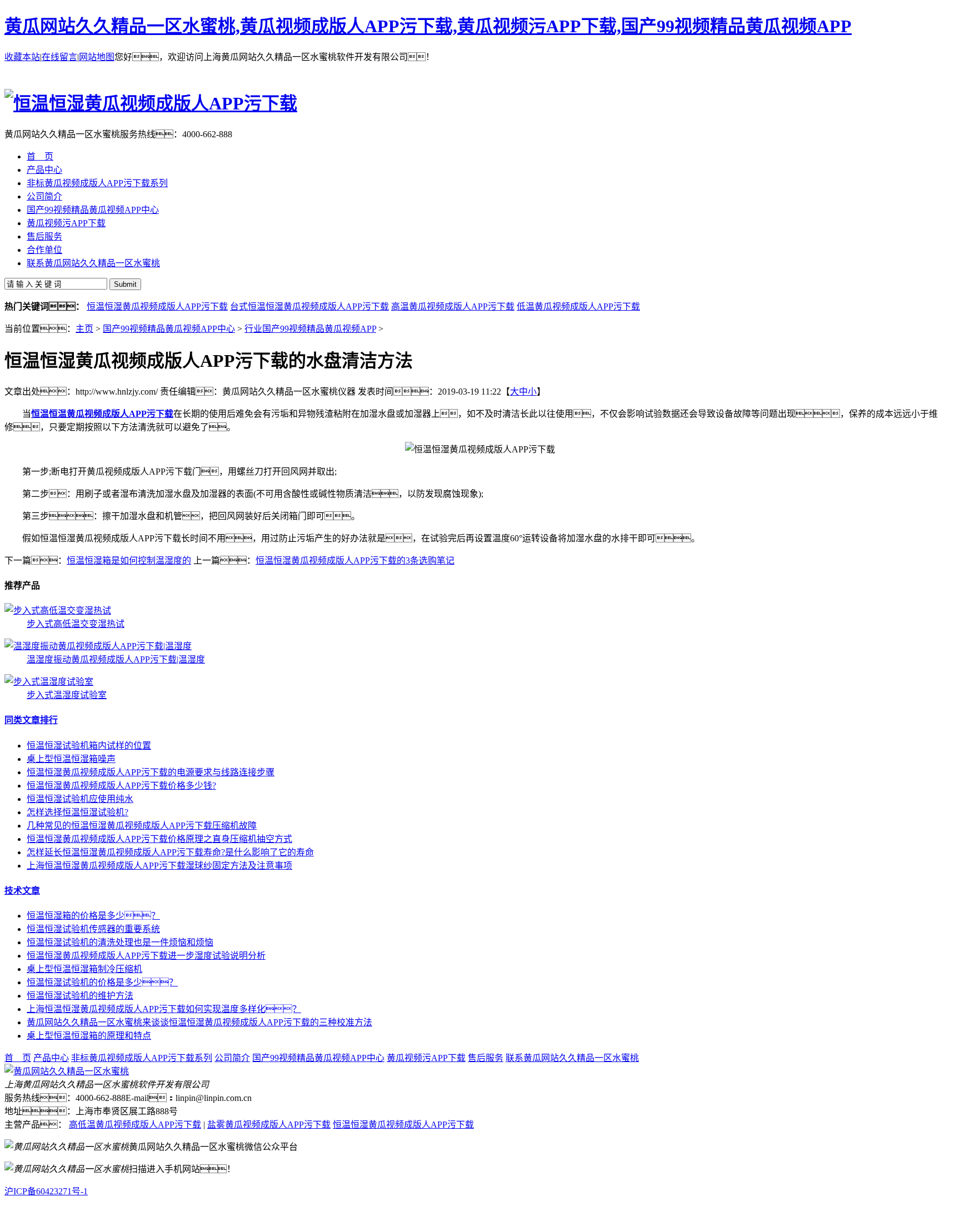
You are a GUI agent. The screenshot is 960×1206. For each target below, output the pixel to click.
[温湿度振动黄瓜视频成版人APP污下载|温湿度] (98, 646)
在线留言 (59, 57)
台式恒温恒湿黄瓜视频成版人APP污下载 (309, 306)
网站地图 (96, 57)
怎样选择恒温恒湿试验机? (77, 812)
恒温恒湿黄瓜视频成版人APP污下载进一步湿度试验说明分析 (146, 955)
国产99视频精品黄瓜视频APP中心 (169, 328)
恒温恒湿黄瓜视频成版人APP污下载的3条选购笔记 (355, 560)
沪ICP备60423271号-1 (46, 1191)
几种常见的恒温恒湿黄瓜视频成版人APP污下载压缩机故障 (142, 825)
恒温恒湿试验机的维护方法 (80, 995)
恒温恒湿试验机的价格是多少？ (102, 982)
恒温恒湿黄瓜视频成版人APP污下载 (157, 306)
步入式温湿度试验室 (67, 695)
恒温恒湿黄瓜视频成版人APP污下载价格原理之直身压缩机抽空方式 (159, 839)
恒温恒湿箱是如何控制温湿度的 (129, 560)
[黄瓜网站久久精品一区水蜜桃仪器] (66, 1071)
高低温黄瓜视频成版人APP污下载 (135, 1124)
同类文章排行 (31, 720)
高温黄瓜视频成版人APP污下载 (452, 306)
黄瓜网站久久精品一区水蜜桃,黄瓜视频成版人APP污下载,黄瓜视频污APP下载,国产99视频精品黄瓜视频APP (428, 26)
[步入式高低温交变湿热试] (57, 610)
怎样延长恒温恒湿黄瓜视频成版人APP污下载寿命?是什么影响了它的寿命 (170, 852)
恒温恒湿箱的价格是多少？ (93, 915)
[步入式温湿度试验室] (48, 681)
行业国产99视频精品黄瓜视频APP (310, 328)
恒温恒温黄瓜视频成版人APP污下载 (102, 413)
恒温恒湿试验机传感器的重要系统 (93, 929)
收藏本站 (22, 57)
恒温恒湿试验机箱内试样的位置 (89, 745)
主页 (84, 328)
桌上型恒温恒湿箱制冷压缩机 (84, 969)
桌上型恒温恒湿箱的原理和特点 (89, 1035)
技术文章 (22, 890)
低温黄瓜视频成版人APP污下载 (578, 306)
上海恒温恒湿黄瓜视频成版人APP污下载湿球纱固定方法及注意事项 (159, 865)
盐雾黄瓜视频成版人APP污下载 (269, 1124)
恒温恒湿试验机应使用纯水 (80, 799)
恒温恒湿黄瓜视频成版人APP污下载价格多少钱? (121, 785)
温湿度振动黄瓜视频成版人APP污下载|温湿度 (116, 659)
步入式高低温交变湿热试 (75, 624)
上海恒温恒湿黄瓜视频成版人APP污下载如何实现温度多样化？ (164, 1009)
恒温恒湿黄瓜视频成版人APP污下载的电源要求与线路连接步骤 (150, 772)
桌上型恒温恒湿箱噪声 (71, 759)
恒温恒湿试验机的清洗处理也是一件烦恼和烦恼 (120, 942)
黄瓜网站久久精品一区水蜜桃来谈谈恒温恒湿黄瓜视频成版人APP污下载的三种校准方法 (199, 1022)
